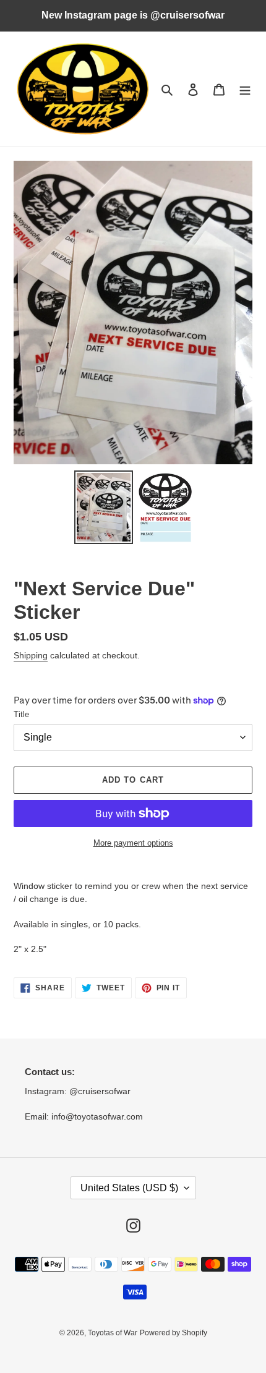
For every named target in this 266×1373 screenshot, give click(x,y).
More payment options (133, 843)
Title (21, 714)
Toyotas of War (112, 1332)
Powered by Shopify (173, 1332)
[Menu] (245, 89)
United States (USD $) (129, 1188)
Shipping (31, 655)
